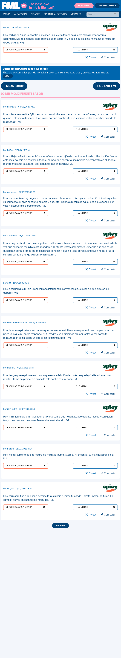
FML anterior (14, 86)
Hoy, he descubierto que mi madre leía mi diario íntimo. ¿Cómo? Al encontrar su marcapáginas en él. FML (58, 457)
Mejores (76, 14)
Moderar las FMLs (107, 6)
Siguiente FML (106, 86)
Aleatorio (20, 14)
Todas (6, 14)
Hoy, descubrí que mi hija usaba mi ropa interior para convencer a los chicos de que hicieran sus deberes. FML (56, 291)
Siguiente (60, 526)
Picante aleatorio (55, 14)
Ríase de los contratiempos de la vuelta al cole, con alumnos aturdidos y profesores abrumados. (56, 73)
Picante (35, 14)
